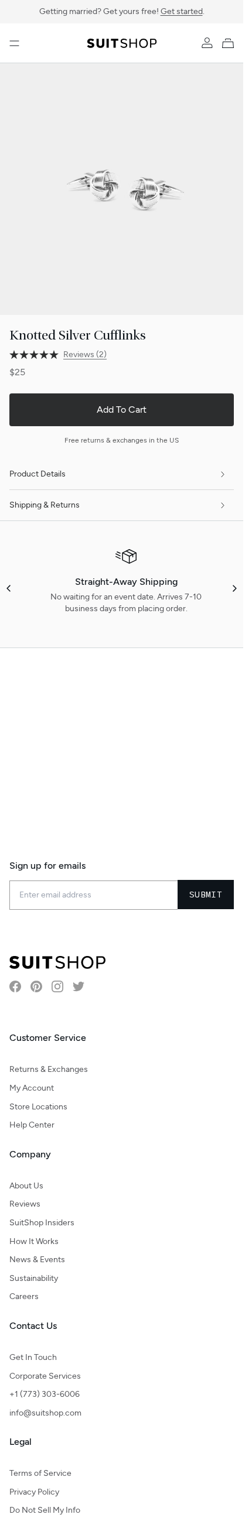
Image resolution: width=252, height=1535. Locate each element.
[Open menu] (14, 43)
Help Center (32, 1125)
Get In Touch (33, 1357)
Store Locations (38, 1107)
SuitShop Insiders (41, 1223)
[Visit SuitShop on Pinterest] (36, 986)
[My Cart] (230, 43)
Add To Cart (122, 400)
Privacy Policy (34, 1492)
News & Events (37, 1260)
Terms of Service (40, 1473)
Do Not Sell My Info (44, 1510)
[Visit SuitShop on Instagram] (57, 986)
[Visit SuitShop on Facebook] (15, 986)
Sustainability (33, 1278)
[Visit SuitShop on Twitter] (78, 986)
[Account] (206, 43)
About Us (26, 1186)
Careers (24, 1296)
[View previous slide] (9, 579)
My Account (31, 1088)
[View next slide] (233, 579)
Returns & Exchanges (48, 1069)
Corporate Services (45, 1376)
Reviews (24, 1204)
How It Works (34, 1241)
